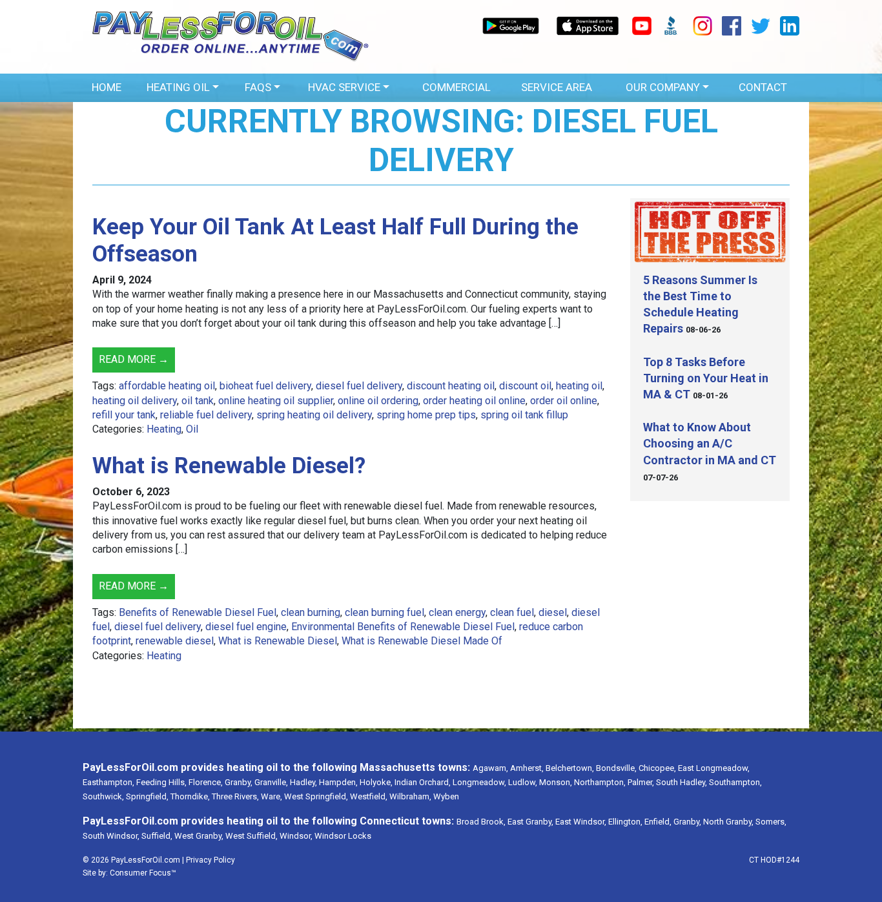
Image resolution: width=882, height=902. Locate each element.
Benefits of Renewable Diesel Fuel (197, 612)
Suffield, (156, 836)
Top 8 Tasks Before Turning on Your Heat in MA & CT (705, 378)
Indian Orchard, (423, 782)
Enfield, (658, 821)
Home (106, 87)
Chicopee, (657, 768)
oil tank (197, 401)
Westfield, (368, 796)
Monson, (555, 782)
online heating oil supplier (275, 401)
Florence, (206, 782)
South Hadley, (681, 782)
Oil (192, 429)
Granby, (238, 782)
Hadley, (303, 782)
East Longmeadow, (714, 768)
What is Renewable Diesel (277, 641)
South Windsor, (111, 836)
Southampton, (735, 782)
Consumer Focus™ (143, 872)
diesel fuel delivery (359, 386)
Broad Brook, (481, 821)
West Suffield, (251, 836)
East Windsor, (580, 821)
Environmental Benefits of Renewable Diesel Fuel (403, 626)
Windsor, (296, 836)
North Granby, (728, 821)
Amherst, (527, 768)
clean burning (310, 612)
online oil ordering (378, 401)
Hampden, (338, 782)
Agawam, (490, 768)
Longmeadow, (479, 782)
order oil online (563, 401)
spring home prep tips (426, 415)
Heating (164, 429)
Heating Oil (178, 87)
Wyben (446, 796)
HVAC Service (344, 87)
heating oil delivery (134, 401)
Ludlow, (522, 782)
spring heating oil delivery (314, 415)
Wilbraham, (410, 796)
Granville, (271, 782)
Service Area (556, 87)
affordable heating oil (167, 386)
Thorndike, (190, 796)
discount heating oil (451, 386)
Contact (763, 87)
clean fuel (512, 612)
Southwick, (103, 796)
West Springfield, (316, 796)
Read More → (134, 359)
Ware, (271, 796)
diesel (552, 612)
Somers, (770, 821)
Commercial (456, 87)
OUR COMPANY (663, 87)
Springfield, (147, 796)
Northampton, (600, 782)
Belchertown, (570, 768)
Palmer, (641, 782)
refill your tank (124, 415)
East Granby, (530, 821)
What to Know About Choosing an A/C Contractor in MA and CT (709, 443)
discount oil (525, 386)
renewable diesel (175, 641)
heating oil (579, 386)
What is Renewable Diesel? (228, 466)
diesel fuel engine (246, 626)
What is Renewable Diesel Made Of (422, 641)
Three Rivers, (235, 796)
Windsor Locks (342, 836)
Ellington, (625, 821)
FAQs (258, 87)
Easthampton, (108, 782)
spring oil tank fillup (524, 415)
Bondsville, (616, 768)
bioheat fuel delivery (265, 386)
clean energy (457, 612)
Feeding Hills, (161, 782)
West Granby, (198, 836)
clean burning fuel (384, 612)
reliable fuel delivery (206, 415)
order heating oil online (474, 401)
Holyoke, (376, 782)
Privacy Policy (210, 860)
